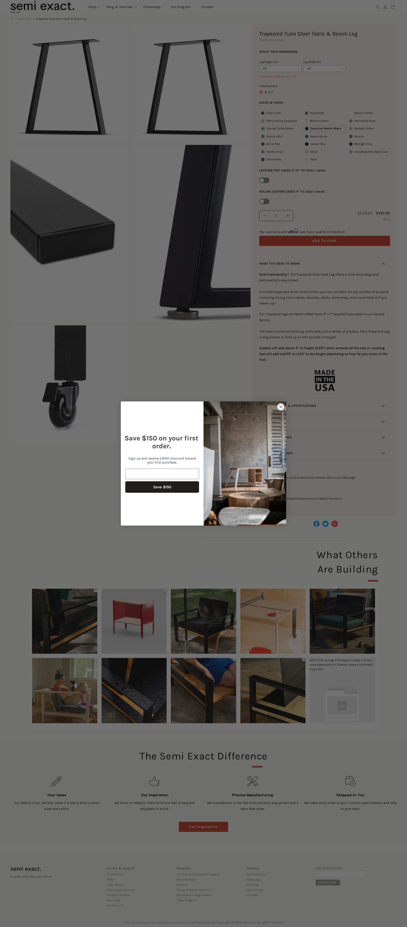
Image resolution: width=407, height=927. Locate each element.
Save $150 (162, 487)
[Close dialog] (280, 407)
